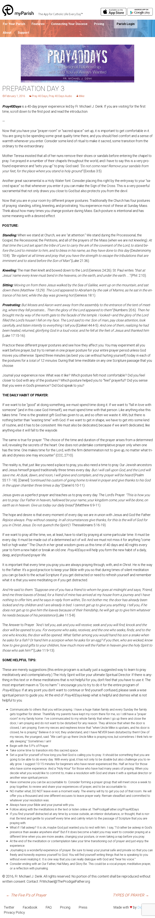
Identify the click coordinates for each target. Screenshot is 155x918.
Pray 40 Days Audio (60, 96)
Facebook (30, 907)
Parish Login (126, 24)
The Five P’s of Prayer (26, 895)
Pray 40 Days (40, 96)
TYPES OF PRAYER (131, 895)
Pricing (99, 24)
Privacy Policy (14, 912)
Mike (81, 96)
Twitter (9, 907)
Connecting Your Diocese (69, 24)
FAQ (49, 907)
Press (83, 907)
